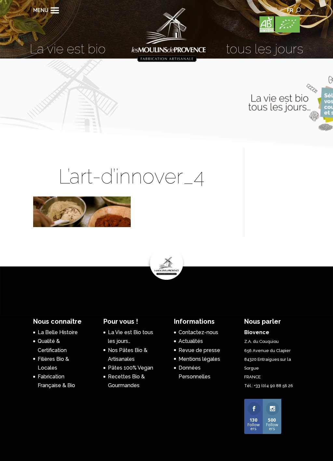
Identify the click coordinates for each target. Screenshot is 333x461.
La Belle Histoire (58, 332)
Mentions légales (199, 359)
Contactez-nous (198, 332)
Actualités (191, 341)
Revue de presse (199, 350)
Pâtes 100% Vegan (130, 368)
